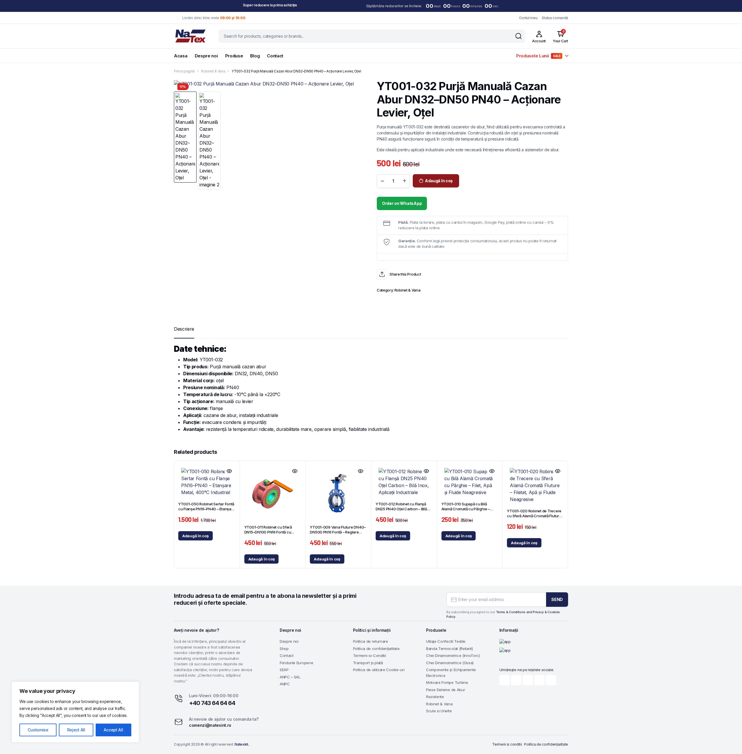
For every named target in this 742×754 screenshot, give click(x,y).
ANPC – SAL (290, 677)
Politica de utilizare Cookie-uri (379, 669)
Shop (284, 648)
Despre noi (206, 56)
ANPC (285, 684)
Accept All (113, 729)
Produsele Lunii (538, 56)
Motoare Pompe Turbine (447, 682)
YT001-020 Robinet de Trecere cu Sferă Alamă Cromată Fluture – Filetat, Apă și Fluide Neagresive (534, 518)
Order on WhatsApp (402, 203)
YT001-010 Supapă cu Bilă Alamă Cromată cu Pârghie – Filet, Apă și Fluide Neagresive (466, 509)
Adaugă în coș (439, 180)
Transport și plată (368, 662)
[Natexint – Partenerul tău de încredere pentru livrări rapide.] (190, 36)
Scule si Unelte (439, 711)
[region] (75, 712)
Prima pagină (184, 71)
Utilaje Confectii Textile (445, 641)
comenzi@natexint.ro (210, 725)
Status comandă (555, 18)
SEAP (284, 669)
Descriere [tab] (184, 329)
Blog (255, 56)
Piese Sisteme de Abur (445, 689)
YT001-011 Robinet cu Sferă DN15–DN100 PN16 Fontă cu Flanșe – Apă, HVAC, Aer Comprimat (268, 534)
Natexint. (241, 744)
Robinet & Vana (213, 71)
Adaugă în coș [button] (195, 535)
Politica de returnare (370, 641)
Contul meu (528, 18)
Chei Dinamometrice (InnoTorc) (453, 655)
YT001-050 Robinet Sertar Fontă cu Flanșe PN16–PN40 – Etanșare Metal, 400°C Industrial (206, 509)
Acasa (181, 56)
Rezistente (435, 696)
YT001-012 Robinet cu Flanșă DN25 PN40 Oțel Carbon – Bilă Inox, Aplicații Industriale (401, 509)
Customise (38, 729)
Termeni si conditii (507, 744)
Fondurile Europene (296, 662)
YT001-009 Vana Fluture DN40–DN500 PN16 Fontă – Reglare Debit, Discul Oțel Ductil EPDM (338, 532)
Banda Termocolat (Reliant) (449, 648)
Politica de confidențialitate (376, 648)
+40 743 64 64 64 (212, 703)
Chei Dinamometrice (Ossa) (450, 662)
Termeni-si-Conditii (369, 655)
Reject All (76, 729)
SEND (557, 599)
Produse (234, 56)
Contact (275, 56)
